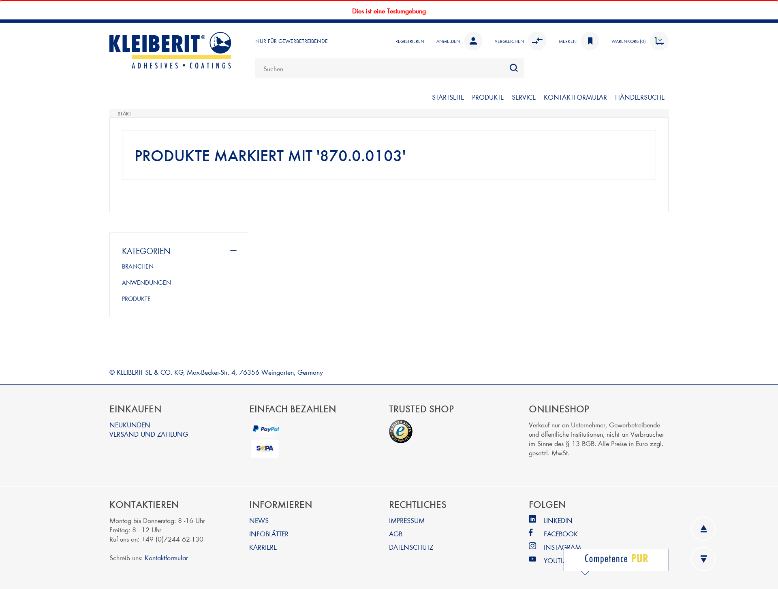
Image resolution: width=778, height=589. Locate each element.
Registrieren (409, 41)
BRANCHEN (138, 266)
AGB (395, 533)
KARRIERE (263, 546)
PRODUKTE (488, 96)
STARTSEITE (448, 96)
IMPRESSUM (407, 520)
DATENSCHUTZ (411, 546)
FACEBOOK (561, 533)
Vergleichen (509, 41)
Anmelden (448, 41)
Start (124, 113)
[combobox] (389, 68)
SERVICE (524, 96)
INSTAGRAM (562, 546)
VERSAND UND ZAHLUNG (148, 433)
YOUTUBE (558, 560)
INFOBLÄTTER (269, 533)
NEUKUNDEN (129, 424)
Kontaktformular (166, 557)
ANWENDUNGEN (146, 282)
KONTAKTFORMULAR (575, 96)
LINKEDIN (558, 520)
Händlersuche (640, 96)
